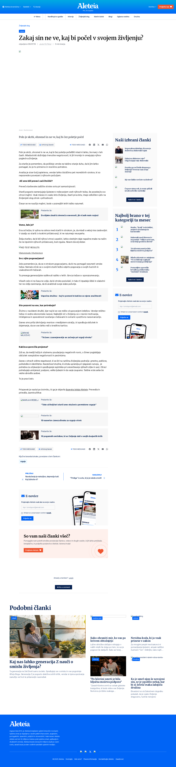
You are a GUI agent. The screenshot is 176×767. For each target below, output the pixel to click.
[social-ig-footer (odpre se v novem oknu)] (95, 751)
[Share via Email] (103, 145)
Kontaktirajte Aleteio (106, 759)
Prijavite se (27, 518)
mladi (14, 618)
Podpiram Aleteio (31, 550)
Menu (38, 16)
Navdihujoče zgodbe (55, 16)
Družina (137, 16)
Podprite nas (164, 7)
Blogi (110, 16)
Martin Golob (99, 16)
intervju (95, 659)
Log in (71, 578)
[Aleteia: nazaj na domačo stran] (88, 5)
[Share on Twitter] (98, 145)
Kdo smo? (78, 759)
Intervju (71, 16)
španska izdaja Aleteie (77, 389)
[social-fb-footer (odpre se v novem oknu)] (86, 751)
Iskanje (37, 7)
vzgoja (23, 461)
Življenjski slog (84, 16)
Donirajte (69, 759)
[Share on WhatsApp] (107, 145)
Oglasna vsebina (123, 16)
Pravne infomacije (90, 759)
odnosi (135, 618)
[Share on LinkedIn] (94, 145)
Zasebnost (120, 759)
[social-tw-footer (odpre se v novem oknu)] (90, 751)
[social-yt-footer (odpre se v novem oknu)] (81, 751)
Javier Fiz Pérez (45, 44)
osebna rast (97, 618)
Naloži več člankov (135, 199)
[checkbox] (22, 513)
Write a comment (63, 587)
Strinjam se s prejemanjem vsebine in (37, 513)
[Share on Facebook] (90, 145)
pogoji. (49, 513)
